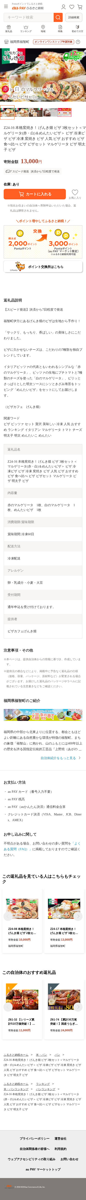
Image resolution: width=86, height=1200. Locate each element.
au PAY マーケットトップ (43, 1169)
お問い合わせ (69, 1159)
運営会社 (61, 1138)
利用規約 (61, 1149)
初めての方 (77, 31)
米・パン (41, 1054)
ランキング (26, 31)
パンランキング (45, 1089)
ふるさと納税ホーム (16, 1054)
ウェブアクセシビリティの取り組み (31, 1159)
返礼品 (8, 31)
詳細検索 (73, 17)
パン (57, 1054)
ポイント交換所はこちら (46, 267)
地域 (43, 31)
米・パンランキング (16, 1089)
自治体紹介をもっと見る (58, 758)
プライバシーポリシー (35, 1138)
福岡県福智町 (19, 41)
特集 (60, 31)
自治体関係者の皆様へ (35, 1149)
